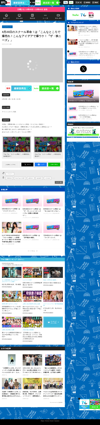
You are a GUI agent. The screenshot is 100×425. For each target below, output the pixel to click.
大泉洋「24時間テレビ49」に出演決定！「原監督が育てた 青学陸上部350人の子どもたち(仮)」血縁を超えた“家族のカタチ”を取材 (11, 394)
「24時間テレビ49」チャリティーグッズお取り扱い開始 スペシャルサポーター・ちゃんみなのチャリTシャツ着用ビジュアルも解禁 (11, 370)
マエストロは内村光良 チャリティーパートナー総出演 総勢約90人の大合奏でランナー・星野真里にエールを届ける (52, 394)
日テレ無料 (91, 15)
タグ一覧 (59, 182)
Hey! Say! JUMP (20, 178)
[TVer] (65, 2)
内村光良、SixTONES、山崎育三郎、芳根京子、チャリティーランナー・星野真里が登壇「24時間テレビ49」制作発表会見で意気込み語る (32, 394)
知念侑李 (39, 178)
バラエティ (10, 174)
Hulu (46, 88)
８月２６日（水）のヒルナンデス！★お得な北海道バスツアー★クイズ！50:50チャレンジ (32, 370)
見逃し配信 (58, 18)
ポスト (29, 164)
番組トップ (6, 18)
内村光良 (9, 178)
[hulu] (71, 2)
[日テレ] (3, 2)
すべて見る (32, 251)
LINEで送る (54, 164)
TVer (18, 88)
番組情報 (32, 18)
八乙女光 (47, 178)
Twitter (83, 69)
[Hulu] (47, 2)
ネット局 (45, 18)
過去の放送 (19, 18)
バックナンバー (7, 26)
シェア (42, 164)
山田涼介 (30, 178)
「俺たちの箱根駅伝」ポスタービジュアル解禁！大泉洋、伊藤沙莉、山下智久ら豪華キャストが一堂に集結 (52, 370)
